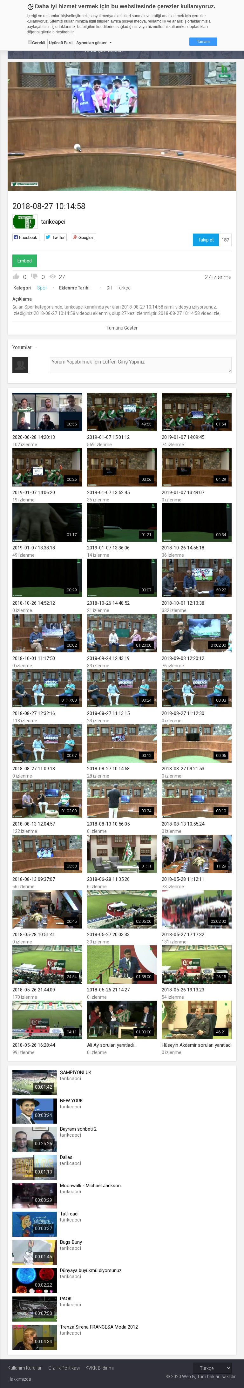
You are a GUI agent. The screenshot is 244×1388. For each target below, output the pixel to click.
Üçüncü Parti (60, 43)
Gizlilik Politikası (64, 1368)
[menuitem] (199, 183)
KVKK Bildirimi (99, 1368)
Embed (24, 260)
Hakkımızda (19, 1379)
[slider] (122, 173)
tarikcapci (53, 221)
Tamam (203, 41)
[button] (28, 182)
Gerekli (38, 43)
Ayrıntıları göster (91, 43)
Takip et (206, 239)
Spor (42, 287)
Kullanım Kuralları (25, 1368)
